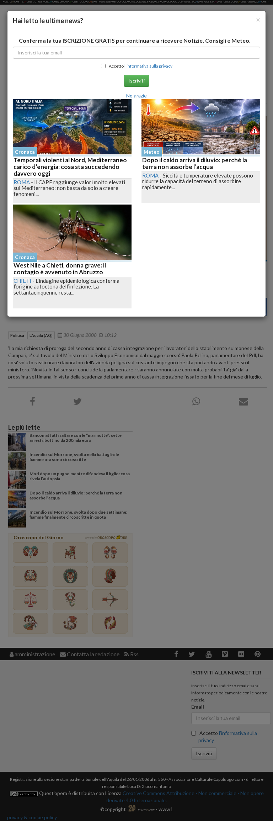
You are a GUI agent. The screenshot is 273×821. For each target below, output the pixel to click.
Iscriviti (136, 81)
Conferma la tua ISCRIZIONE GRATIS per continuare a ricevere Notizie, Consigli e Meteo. (135, 40)
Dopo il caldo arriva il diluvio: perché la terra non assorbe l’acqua (194, 163)
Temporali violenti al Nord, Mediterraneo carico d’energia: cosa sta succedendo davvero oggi (70, 166)
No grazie (136, 95)
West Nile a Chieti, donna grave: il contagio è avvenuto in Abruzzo (60, 268)
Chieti (22, 280)
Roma (22, 182)
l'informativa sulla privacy (148, 66)
